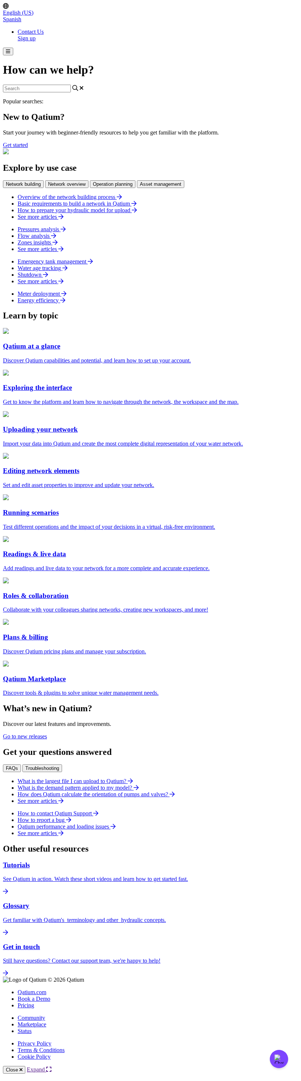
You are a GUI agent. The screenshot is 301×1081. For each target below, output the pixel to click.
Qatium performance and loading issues (64, 826)
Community (31, 1018)
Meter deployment (39, 294)
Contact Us (31, 32)
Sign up (27, 38)
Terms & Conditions (41, 1050)
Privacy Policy (34, 1043)
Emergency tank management (53, 261)
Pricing (26, 1005)
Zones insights (35, 242)
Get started (15, 145)
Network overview (67, 184)
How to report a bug (42, 820)
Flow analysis (34, 236)
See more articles (38, 217)
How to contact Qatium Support (55, 813)
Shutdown (30, 275)
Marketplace (32, 1024)
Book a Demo (34, 999)
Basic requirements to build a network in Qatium (74, 203)
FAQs (12, 768)
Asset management (160, 184)
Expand (36, 1069)
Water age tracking (40, 268)
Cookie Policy (34, 1057)
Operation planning (113, 184)
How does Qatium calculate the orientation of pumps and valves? (94, 794)
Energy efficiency (39, 300)
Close (12, 1070)
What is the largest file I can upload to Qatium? (73, 781)
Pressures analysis (39, 229)
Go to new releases (25, 736)
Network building (23, 184)
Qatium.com (32, 992)
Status (25, 1031)
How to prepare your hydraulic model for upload (75, 210)
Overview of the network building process (67, 197)
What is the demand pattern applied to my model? (76, 788)
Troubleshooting (42, 768)
